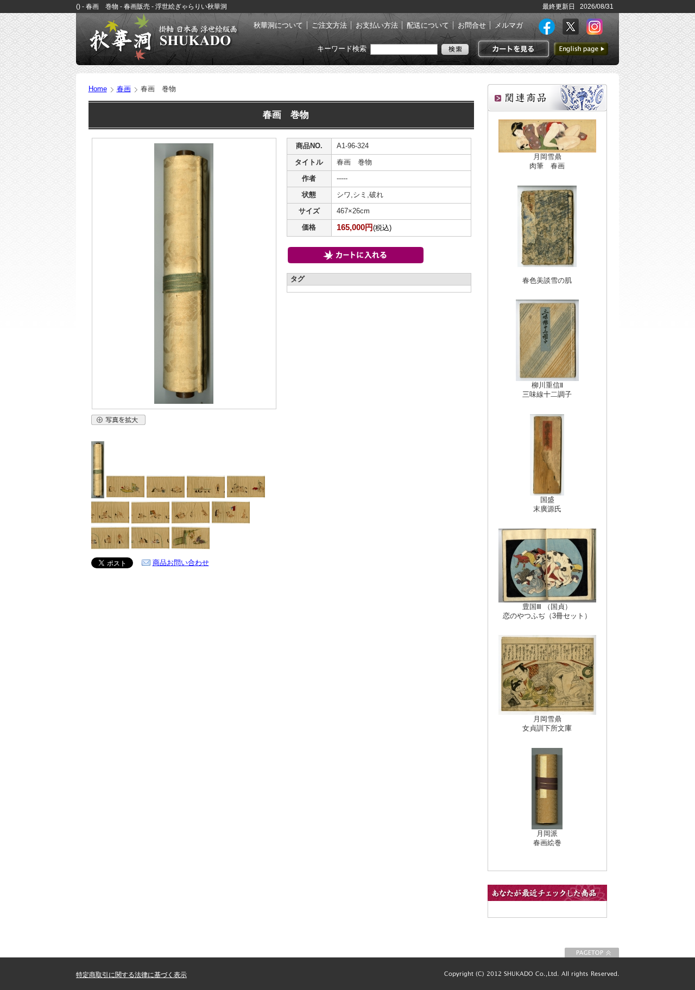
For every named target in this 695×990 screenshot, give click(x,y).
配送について (428, 25)
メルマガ (509, 25)
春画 (124, 89)
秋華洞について (278, 25)
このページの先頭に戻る (592, 952)
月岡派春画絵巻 (547, 838)
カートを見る (512, 48)
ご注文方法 (329, 25)
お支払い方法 (377, 25)
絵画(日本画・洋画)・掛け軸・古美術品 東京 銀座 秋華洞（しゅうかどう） (163, 37)
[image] (97, 496)
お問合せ (472, 25)
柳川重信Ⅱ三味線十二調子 (547, 389)
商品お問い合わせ (181, 563)
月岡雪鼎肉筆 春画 (547, 161)
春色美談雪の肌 (547, 280)
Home (98, 89)
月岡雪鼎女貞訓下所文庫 (547, 723)
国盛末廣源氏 (547, 504)
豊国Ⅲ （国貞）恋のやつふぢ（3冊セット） (547, 611)
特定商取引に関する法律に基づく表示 (131, 975)
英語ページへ (581, 48)
